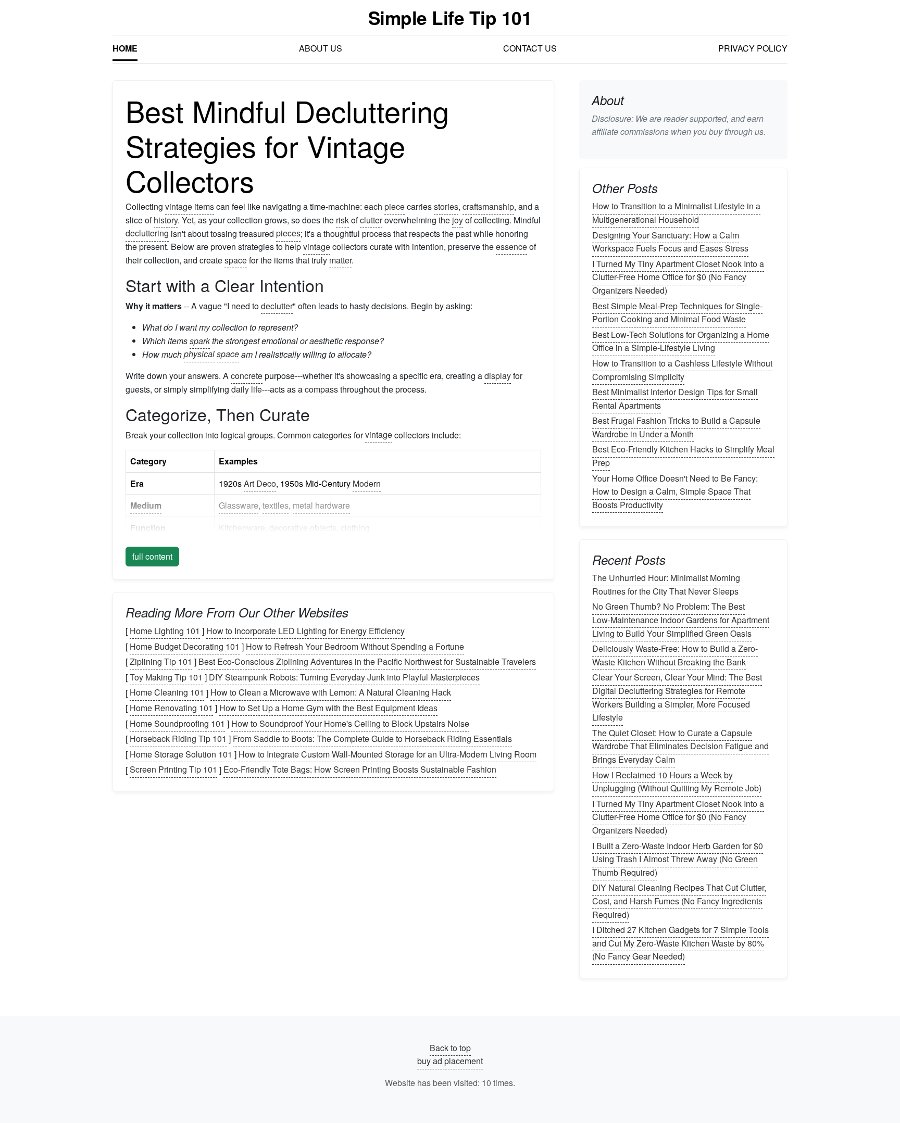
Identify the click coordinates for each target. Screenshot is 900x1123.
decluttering (147, 233)
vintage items (189, 206)
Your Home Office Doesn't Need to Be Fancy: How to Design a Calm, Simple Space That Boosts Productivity (675, 491)
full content (152, 556)
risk (342, 220)
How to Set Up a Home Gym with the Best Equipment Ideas (328, 708)
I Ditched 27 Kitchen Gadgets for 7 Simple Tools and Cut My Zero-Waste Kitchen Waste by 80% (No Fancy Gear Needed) (680, 943)
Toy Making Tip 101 (166, 677)
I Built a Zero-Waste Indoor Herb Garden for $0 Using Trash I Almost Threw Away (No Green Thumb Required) (677, 859)
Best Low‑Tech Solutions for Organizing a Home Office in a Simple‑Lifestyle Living (680, 341)
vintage (316, 247)
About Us (320, 48)
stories (446, 206)
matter (340, 260)
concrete (246, 376)
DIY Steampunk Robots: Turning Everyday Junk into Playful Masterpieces (344, 677)
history (166, 220)
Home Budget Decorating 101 (185, 646)
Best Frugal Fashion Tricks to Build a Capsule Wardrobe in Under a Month (676, 427)
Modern (367, 483)
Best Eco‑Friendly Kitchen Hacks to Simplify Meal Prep (683, 456)
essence (511, 247)
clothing (355, 528)
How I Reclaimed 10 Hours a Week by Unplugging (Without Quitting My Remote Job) (676, 781)
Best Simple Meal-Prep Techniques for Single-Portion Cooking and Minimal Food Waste (677, 312)
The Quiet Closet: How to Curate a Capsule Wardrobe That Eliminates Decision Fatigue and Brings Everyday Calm (680, 746)
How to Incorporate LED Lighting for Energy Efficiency (305, 631)
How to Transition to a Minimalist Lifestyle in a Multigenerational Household (676, 213)
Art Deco (260, 483)
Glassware (238, 505)
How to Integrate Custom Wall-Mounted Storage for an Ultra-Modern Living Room (387, 754)
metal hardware (321, 505)
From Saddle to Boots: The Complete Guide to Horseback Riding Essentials (372, 739)
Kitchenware (242, 528)
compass (321, 389)
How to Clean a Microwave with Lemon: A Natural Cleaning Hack (330, 693)
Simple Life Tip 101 (450, 17)
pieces (288, 233)
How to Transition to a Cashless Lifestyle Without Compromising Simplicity (682, 370)
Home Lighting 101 (165, 631)
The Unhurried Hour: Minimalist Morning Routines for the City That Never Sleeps (666, 584)
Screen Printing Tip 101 (173, 770)
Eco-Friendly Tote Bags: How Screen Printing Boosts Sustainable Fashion (359, 770)
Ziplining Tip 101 (161, 661)
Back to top (450, 1048)
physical (199, 354)
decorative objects (302, 528)
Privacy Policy (753, 48)
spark (200, 341)
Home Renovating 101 (171, 708)
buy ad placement (450, 1061)
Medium (145, 505)
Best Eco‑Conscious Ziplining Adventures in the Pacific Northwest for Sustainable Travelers (367, 661)
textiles (275, 505)
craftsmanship (488, 206)
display (497, 376)
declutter (277, 306)
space (235, 260)
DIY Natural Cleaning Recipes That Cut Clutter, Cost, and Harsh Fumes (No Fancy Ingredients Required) (679, 901)
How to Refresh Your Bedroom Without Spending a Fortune (355, 646)
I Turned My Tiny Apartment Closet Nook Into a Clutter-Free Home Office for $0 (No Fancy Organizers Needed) (678, 277)
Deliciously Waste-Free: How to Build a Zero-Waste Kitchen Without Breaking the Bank (675, 655)
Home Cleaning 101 (167, 693)
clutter (371, 220)
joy (457, 220)
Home (125, 48)
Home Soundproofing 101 (177, 723)
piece (394, 206)
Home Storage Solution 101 (181, 754)
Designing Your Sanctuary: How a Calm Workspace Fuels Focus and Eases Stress (670, 242)
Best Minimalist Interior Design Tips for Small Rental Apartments (675, 398)
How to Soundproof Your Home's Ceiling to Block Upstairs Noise (350, 723)
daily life (246, 389)
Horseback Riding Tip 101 (178, 739)
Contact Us (530, 48)
